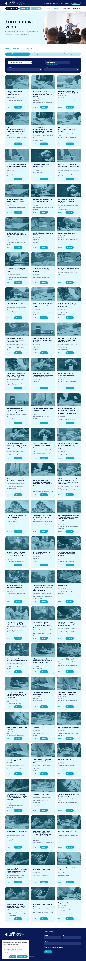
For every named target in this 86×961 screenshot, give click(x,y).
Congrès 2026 (36, 8)
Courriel (46, 941)
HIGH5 (50, 958)
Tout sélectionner (49, 64)
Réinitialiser (56, 64)
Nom (64, 935)
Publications (76, 8)
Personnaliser (12, 956)
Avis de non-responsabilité (35, 958)
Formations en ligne (44, 54)
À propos (47, 8)
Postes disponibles (12, 8)
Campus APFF (24, 8)
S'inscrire (18, 107)
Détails (8, 107)
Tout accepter (22, 956)
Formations (56, 8)
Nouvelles (55, 3)
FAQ (61, 3)
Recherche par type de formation (15, 60)
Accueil (7, 48)
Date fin (46, 67)
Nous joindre (67, 3)
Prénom (46, 935)
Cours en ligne (66, 8)
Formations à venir (19, 54)
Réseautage (69, 54)
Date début (9, 67)
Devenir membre (47, 3)
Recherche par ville (48, 60)
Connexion (76, 3)
